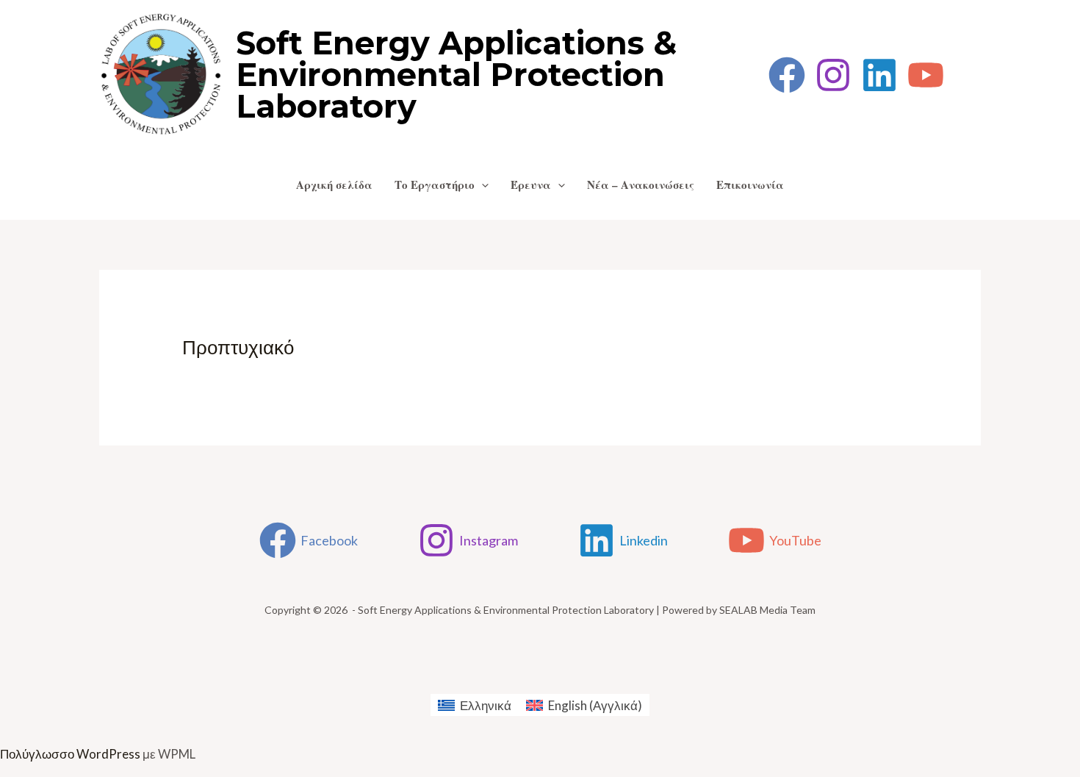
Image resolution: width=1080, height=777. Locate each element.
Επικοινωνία (750, 184)
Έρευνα (531, 184)
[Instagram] (833, 75)
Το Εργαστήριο (435, 184)
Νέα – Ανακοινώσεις (640, 184)
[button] (482, 184)
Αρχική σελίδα (334, 184)
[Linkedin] (879, 75)
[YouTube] (925, 75)
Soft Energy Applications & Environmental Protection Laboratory (456, 75)
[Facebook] (786, 75)
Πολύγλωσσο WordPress (70, 754)
